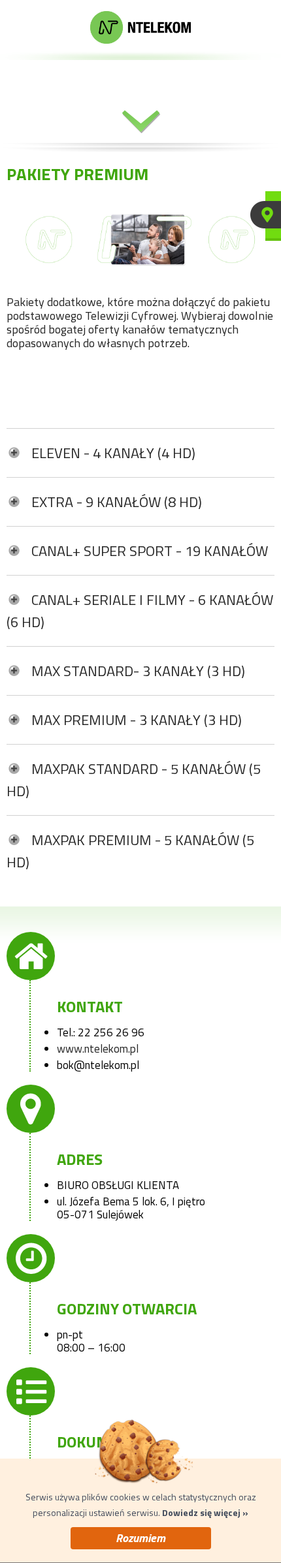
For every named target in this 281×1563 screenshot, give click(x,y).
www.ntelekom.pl (98, 1048)
